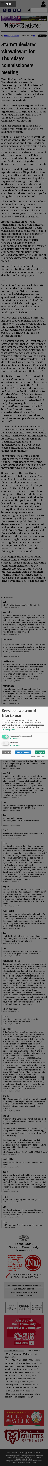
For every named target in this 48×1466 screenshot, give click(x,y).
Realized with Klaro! (37, 757)
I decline (7, 752)
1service (14, 739)
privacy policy (8, 729)
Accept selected (23, 752)
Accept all (39, 752)
